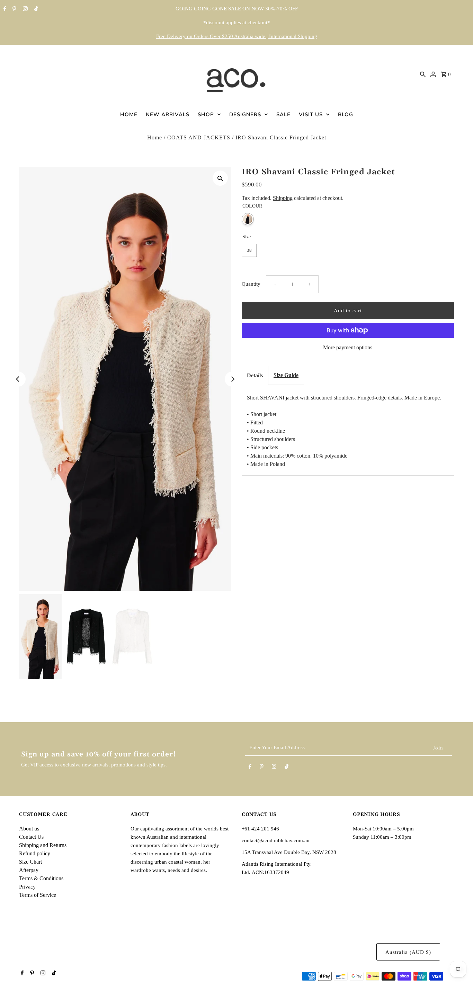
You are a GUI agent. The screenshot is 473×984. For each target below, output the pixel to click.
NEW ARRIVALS (167, 114)
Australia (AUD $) (408, 952)
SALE (283, 114)
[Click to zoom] (220, 178)
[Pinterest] (13, 9)
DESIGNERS (245, 114)
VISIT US (311, 114)
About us (29, 828)
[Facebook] (4, 9)
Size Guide (286, 375)
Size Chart (30, 862)
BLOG (345, 114)
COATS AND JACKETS (198, 137)
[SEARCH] (422, 74)
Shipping (283, 198)
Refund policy (34, 853)
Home (154, 137)
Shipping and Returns (42, 845)
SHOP (206, 114)
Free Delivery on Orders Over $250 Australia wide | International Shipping (236, 36)
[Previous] (18, 379)
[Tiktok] (35, 9)
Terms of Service (37, 895)
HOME (128, 114)
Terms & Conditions (41, 878)
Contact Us (31, 837)
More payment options (347, 347)
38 (249, 250)
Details (255, 375)
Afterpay (28, 870)
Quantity (251, 284)
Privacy (27, 887)
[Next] (232, 379)
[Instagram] (24, 9)
